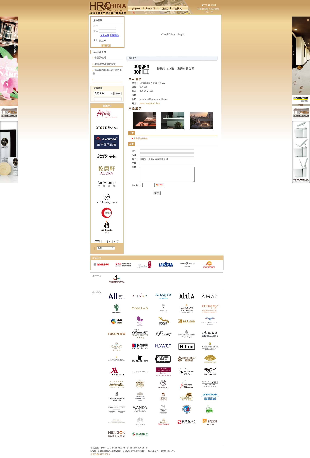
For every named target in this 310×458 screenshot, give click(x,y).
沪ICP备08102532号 (100, 454)
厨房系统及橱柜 (140, 138)
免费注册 (104, 35)
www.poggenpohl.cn (150, 103)
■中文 (204, 5)
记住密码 (102, 40)
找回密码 (114, 35)
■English (212, 5)
